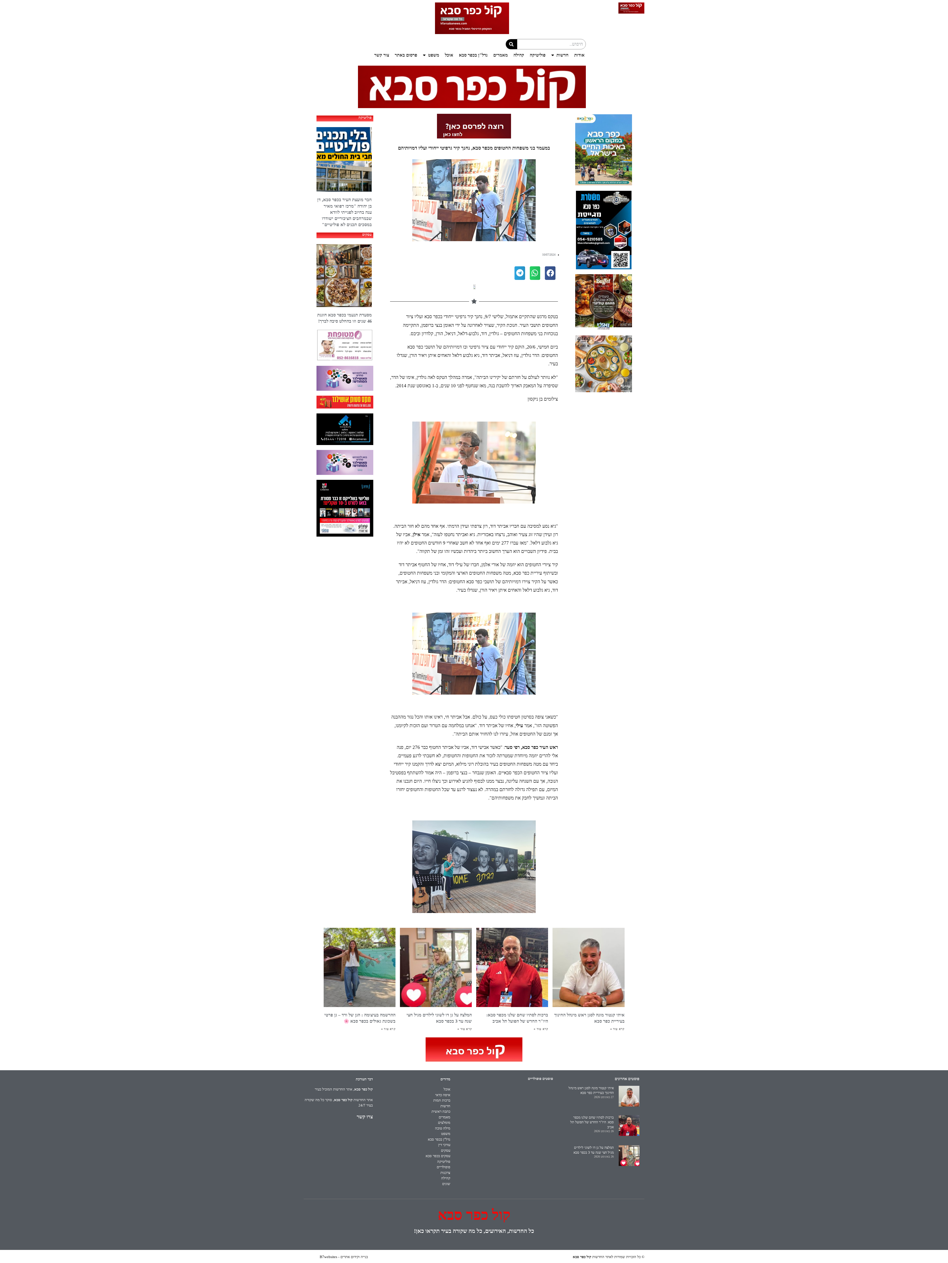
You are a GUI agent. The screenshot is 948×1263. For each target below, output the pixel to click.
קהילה (519, 55)
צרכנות (445, 1173)
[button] (550, 273)
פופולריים (443, 1167)
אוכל (449, 55)
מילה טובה (442, 1128)
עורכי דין (444, 1145)
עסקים (625, 391)
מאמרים (500, 55)
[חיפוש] (511, 44)
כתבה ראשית (441, 1111)
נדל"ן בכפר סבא (473, 55)
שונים (446, 1184)
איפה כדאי (442, 1095)
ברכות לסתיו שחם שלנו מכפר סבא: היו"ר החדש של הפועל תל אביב (592, 1122)
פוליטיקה (538, 55)
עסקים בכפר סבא (438, 1156)
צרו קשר (365, 1116)
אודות (579, 55)
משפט (433, 55)
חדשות (562, 55)
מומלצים (444, 1123)
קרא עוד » (617, 1029)
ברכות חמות (441, 1100)
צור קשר (381, 55)
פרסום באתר (406, 55)
